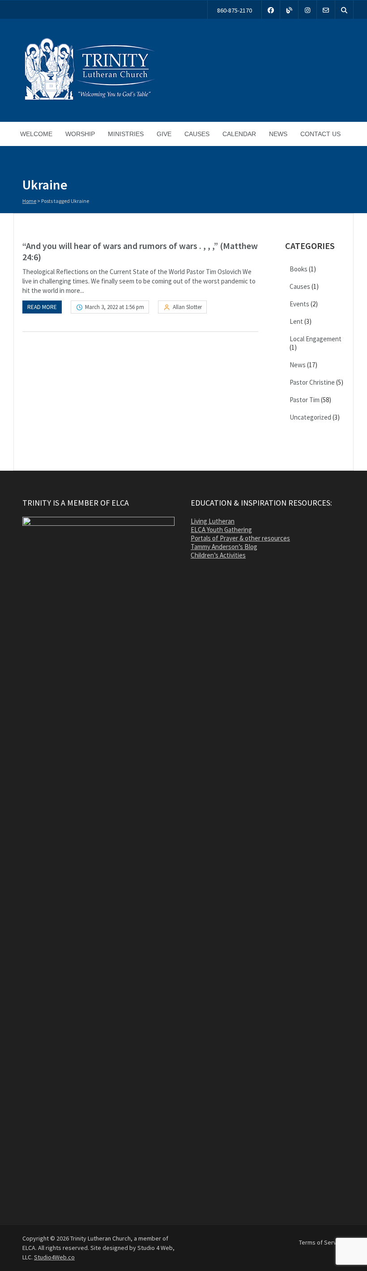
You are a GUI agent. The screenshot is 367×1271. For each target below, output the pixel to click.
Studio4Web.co (54, 1257)
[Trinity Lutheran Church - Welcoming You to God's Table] (89, 100)
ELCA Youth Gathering (221, 529)
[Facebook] (271, 9)
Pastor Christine (312, 382)
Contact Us (320, 133)
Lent (296, 321)
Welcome (36, 133)
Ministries (126, 133)
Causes (196, 133)
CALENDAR (239, 133)
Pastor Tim (305, 399)
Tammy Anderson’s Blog (224, 546)
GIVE (164, 133)
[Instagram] (307, 9)
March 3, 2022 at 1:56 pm (114, 307)
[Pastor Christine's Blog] (289, 9)
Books (298, 269)
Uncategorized (310, 417)
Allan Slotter (187, 307)
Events (299, 304)
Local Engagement (315, 339)
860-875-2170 (234, 10)
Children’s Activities (218, 555)
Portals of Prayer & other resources (240, 538)
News (278, 133)
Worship (80, 133)
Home (29, 201)
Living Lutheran (213, 521)
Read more (42, 307)
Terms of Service (322, 1242)
